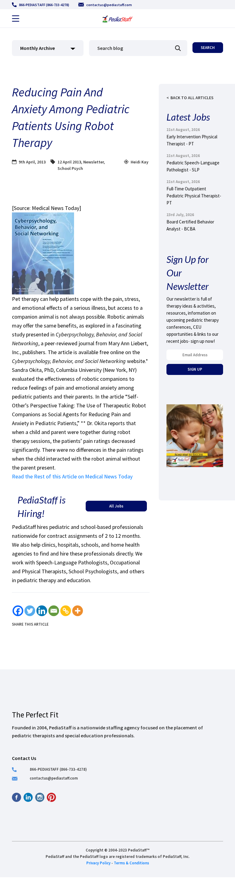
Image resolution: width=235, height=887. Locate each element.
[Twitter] (29, 610)
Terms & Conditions (131, 862)
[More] (77, 610)
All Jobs (116, 505)
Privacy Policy (98, 862)
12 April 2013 (69, 162)
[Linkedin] (41, 610)
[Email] (53, 610)
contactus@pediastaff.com (109, 4)
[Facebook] (18, 610)
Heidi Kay (139, 162)
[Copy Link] (65, 610)
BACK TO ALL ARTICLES (192, 97)
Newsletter (93, 162)
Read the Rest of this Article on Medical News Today (72, 476)
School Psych (70, 168)
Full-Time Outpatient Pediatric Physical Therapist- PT (193, 196)
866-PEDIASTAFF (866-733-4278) (44, 4)
